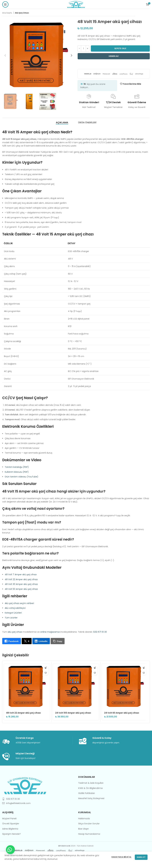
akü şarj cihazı (15, 631)
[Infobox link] (37, 741)
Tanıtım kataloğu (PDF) (17, 467)
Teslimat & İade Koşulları (90, 783)
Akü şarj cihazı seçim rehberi (19, 603)
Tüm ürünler (11, 617)
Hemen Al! (114, 56)
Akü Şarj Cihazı (22, 13)
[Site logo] (76, 4)
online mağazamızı (50, 631)
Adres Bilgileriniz (10, 828)
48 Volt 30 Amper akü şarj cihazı (21, 584)
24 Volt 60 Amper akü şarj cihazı (121, 712)
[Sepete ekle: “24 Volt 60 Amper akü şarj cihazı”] (144, 667)
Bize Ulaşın (83, 828)
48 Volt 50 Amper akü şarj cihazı (21, 589)
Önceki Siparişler (10, 823)
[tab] (62, 122)
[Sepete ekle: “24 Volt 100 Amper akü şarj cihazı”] (94, 667)
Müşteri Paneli (9, 818)
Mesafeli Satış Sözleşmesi (91, 798)
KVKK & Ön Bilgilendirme (90, 788)
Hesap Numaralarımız (89, 834)
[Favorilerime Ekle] (45, 673)
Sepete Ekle (120, 48)
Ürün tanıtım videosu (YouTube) (21, 476)
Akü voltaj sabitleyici (15, 608)
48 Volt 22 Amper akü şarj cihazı (21, 579)
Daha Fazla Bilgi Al (121, 857)
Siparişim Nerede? (11, 834)
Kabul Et (141, 857)
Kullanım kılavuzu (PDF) (17, 471)
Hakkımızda (84, 818)
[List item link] (38, 799)
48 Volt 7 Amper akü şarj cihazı (21, 574)
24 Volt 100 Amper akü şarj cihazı (73, 712)
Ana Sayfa (7, 13)
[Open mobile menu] (5, 4)
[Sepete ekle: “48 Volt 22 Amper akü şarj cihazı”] (45, 667)
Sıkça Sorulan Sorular (89, 823)
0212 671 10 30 (100, 631)
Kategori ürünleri (13, 612)
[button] (10, 849)
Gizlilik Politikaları (86, 793)
